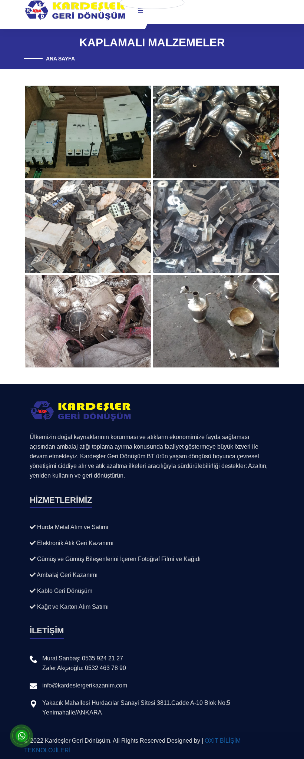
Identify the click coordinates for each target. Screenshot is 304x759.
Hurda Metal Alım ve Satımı (72, 527)
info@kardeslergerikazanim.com (84, 685)
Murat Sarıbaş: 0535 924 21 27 (82, 658)
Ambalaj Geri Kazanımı (67, 575)
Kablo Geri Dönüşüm (64, 591)
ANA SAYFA (60, 59)
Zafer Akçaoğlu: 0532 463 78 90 (84, 668)
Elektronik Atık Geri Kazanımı (74, 543)
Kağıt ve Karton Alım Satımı (72, 607)
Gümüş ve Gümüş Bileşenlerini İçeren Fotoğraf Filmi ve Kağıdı (118, 559)
